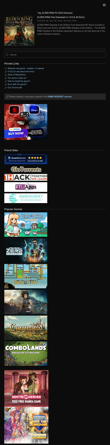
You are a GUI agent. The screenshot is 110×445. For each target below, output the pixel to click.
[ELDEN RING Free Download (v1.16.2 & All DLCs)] (19, 30)
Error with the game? (17, 84)
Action (67, 21)
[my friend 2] (25, 168)
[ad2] (24, 388)
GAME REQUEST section (60, 96)
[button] (104, 5)
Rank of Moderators (17, 74)
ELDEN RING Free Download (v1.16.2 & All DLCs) (61, 16)
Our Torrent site (15, 87)
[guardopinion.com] (25, 158)
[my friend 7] (25, 197)
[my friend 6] (25, 186)
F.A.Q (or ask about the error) (21, 71)
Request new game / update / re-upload (26, 68)
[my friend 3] (25, 177)
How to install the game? (19, 81)
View (25, 224)
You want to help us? (17, 77)
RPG (74, 21)
